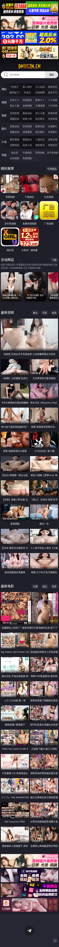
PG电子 (14, 86)
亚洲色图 (27, 126)
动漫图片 (52, 126)
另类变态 (52, 118)
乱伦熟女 (40, 118)
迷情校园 (14, 145)
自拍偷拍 (27, 100)
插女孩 (14, 152)
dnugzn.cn (29, 66)
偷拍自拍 (27, 113)
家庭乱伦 (27, 139)
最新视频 (7, 312)
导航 (4, 155)
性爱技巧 (52, 145)
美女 (35, 312)
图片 (4, 128)
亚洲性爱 (14, 113)
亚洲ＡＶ (14, 100)
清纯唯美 (27, 131)
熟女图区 (40, 131)
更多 (54, 312)
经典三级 (27, 118)
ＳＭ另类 (52, 105)
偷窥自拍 (14, 126)
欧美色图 (40, 126)
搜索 (51, 74)
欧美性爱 (52, 113)
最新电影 (7, 586)
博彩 (4, 89)
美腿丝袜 (14, 131)
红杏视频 (14, 158)
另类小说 (27, 145)
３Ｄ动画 (52, 100)
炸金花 (27, 92)
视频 (4, 102)
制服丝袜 (14, 118)
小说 (4, 142)
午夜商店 (27, 152)
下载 (54, 259)
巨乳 (44, 312)
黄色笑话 (40, 145)
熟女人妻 (14, 105)
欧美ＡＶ (40, 100)
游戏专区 (52, 86)
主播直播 (40, 105)
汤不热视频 (52, 152)
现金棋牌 (40, 92)
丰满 (35, 586)
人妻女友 (40, 139)
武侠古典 (52, 139)
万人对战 (40, 86)
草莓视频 (40, 152)
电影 (4, 115)
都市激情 (14, 139)
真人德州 (27, 86)
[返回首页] (55, 940)
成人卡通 (40, 113)
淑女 (44, 586)
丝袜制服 (27, 105)
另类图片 (52, 131)
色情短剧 (27, 158)
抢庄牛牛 (52, 92)
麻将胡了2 (14, 92)
